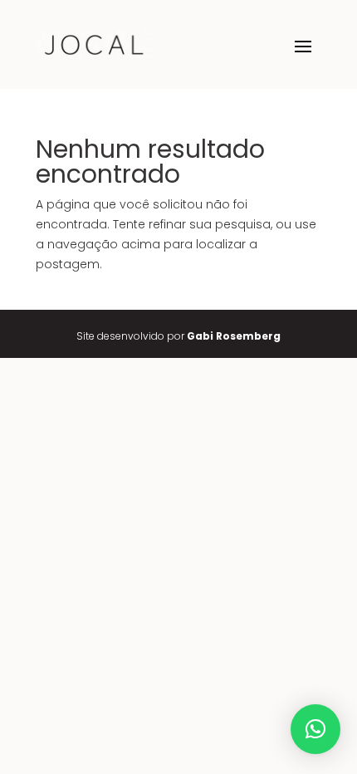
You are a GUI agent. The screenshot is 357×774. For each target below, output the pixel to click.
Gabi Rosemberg (234, 336)
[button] (315, 729)
